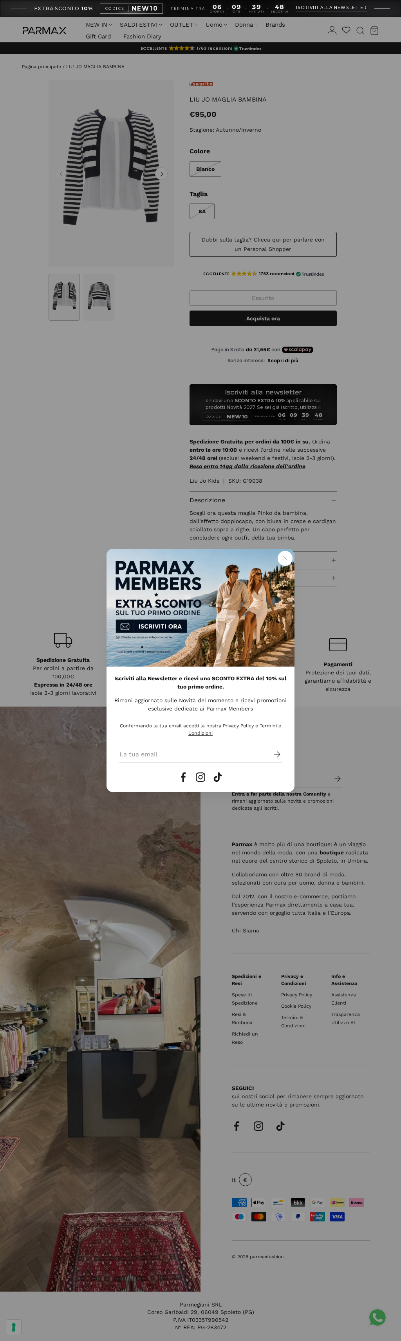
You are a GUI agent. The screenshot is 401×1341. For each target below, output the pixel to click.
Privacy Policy (238, 726)
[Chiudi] (285, 558)
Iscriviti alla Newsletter (331, 8)
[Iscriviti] (272, 754)
